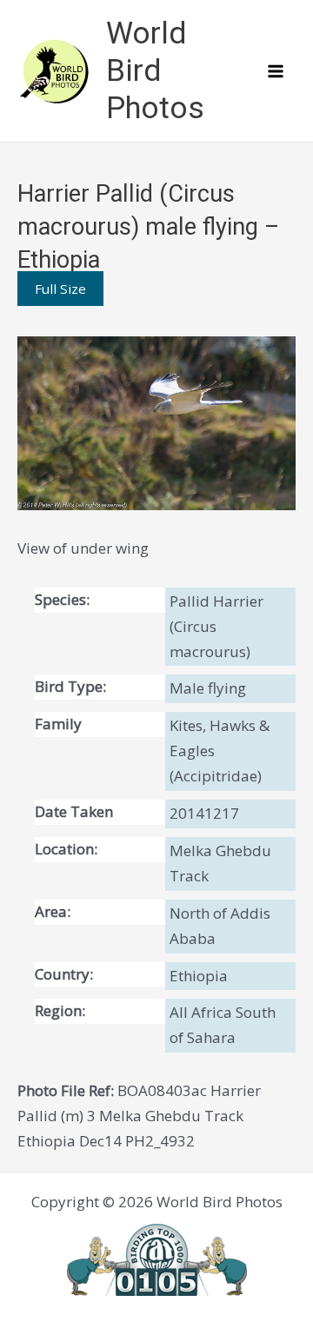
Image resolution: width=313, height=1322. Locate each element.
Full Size (60, 288)
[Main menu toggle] (276, 71)
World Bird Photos (155, 71)
